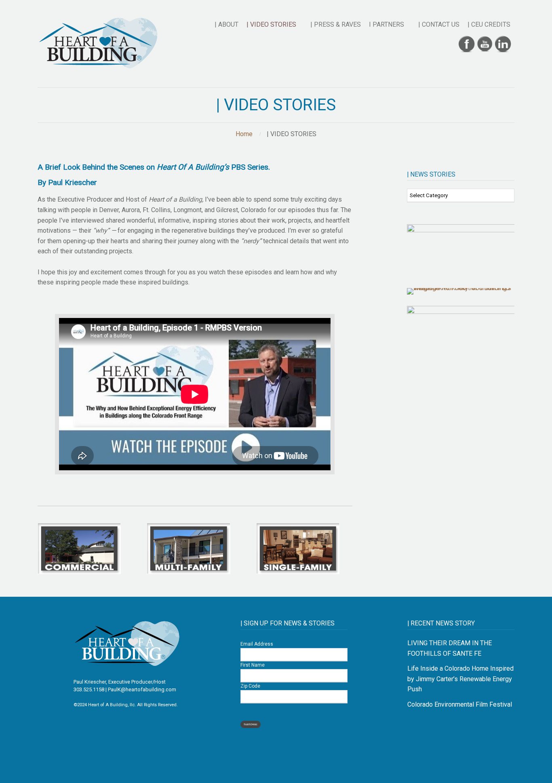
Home (244, 134)
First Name (252, 665)
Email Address (256, 644)
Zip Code (250, 686)
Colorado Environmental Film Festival (459, 704)
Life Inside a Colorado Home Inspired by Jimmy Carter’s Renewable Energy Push (460, 679)
